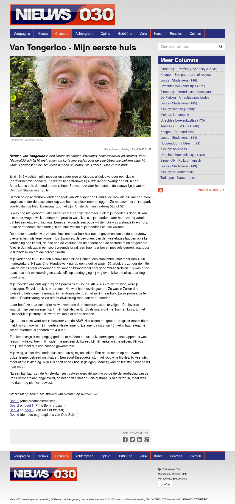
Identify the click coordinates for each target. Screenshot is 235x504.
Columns (61, 33)
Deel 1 (14, 400)
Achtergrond (84, 33)
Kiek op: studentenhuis (176, 171)
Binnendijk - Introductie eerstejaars (185, 91)
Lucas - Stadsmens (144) (178, 137)
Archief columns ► (211, 189)
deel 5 (29, 410)
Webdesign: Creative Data (172, 474)
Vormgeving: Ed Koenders (172, 478)
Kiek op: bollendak (173, 149)
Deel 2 (14, 405)
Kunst (158, 33)
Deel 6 (14, 414)
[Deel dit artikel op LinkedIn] (139, 440)
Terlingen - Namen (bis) (177, 177)
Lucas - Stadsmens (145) (178, 103)
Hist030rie (125, 33)
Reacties (176, 33)
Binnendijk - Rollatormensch (180, 160)
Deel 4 (14, 410)
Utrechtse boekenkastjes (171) (182, 86)
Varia (143, 33)
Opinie (105, 33)
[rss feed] (160, 190)
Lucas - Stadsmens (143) (178, 166)
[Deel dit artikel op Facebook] (124, 440)
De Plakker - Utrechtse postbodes (184, 97)
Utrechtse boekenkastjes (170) (182, 120)
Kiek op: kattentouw (174, 114)
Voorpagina (22, 33)
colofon (165, 484)
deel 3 (29, 405)
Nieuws (42, 33)
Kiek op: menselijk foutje (178, 108)
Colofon (195, 33)
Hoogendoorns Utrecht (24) (180, 143)
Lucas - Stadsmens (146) (178, 80)
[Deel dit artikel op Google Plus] (146, 440)
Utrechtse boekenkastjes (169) (182, 154)
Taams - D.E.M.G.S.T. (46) (179, 126)
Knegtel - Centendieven (177, 131)
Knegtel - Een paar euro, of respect (186, 74)
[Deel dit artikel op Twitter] (131, 440)
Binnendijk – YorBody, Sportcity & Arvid (188, 68)
